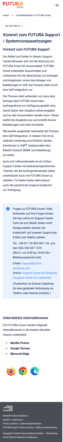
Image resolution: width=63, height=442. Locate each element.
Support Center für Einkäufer (39, 273)
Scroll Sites (8, 437)
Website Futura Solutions (15, 415)
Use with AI (14, 25)
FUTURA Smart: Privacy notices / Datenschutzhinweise (30, 427)
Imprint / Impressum (13, 419)
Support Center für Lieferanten (32, 277)
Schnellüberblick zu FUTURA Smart (33, 15)
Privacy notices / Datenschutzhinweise (22, 423)
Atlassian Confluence (26, 437)
